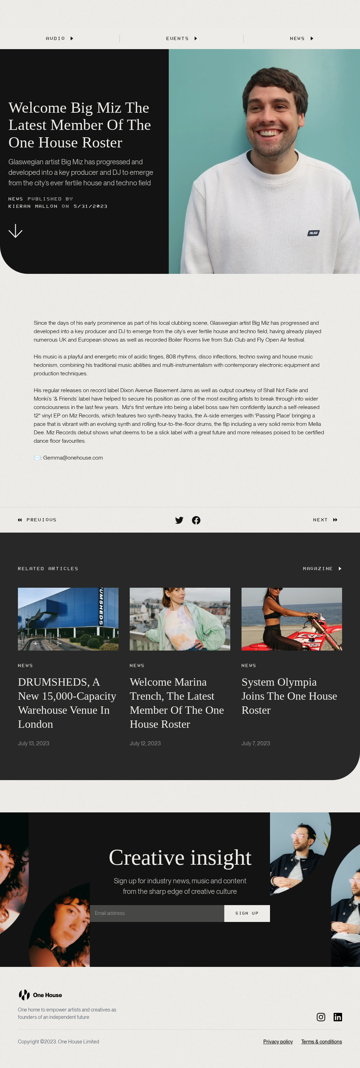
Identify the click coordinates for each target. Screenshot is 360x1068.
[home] (40, 995)
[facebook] (196, 520)
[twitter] (179, 520)
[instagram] (321, 1017)
